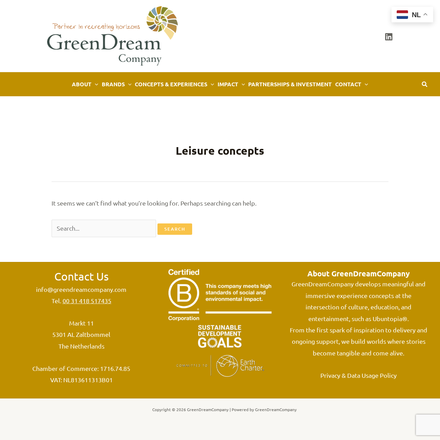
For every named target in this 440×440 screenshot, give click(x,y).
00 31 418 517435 (87, 300)
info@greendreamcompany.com (81, 289)
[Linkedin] (389, 37)
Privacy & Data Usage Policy (358, 375)
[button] (94, 84)
